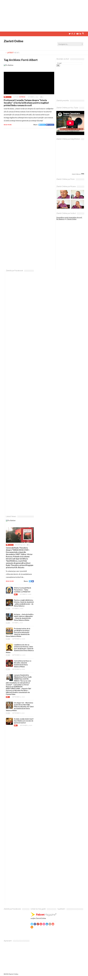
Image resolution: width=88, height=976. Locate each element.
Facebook (51, 124)
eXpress (22, 97)
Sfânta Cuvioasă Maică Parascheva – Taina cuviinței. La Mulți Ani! (22, 590)
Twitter (43, 124)
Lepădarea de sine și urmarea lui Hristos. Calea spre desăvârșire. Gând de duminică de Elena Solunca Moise (20, 648)
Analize (8, 97)
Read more (8, 124)
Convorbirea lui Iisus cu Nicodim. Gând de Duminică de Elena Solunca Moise (22, 664)
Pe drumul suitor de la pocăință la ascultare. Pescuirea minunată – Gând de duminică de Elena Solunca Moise (18, 632)
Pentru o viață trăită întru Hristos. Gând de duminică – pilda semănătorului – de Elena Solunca (23, 603)
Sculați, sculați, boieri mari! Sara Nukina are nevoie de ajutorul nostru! (24, 721)
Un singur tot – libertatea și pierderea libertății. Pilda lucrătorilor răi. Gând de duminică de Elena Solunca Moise (19, 706)
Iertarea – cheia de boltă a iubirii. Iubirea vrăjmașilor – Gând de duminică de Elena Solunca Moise (23, 617)
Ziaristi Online (13, 41)
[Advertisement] (44, 15)
